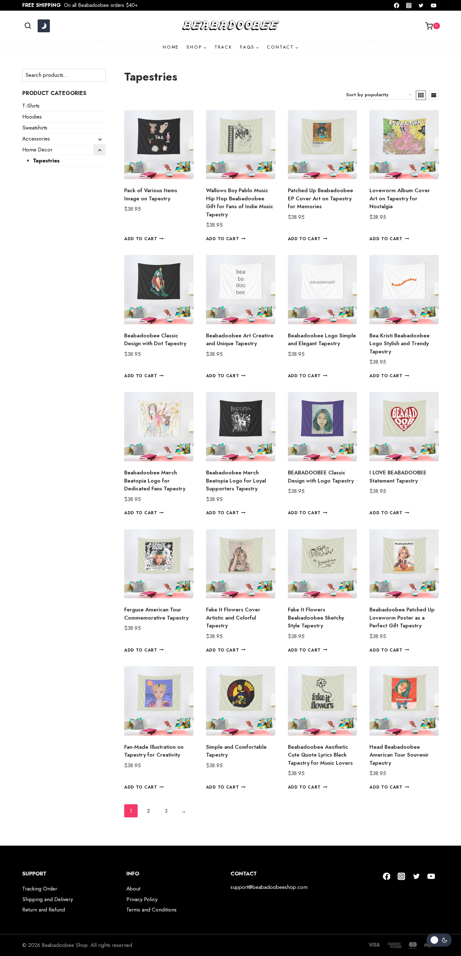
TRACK (223, 47)
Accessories (36, 138)
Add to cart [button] (140, 238)
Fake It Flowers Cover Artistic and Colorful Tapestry (233, 617)
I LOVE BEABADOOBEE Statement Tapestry (398, 476)
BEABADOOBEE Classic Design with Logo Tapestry (321, 476)
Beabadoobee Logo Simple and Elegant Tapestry (322, 339)
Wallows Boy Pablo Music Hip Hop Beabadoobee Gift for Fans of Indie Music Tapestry (239, 202)
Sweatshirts (34, 127)
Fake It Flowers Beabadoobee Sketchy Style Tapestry (316, 617)
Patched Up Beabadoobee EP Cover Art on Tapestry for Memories (320, 198)
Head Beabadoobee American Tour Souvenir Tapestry (399, 755)
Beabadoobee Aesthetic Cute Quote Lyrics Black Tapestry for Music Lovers (320, 755)
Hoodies (32, 116)
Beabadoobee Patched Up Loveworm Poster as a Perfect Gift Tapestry (402, 617)
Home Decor (37, 149)
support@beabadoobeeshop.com (269, 887)
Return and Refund (43, 909)
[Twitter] (421, 5)
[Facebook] (396, 5)
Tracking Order (39, 888)
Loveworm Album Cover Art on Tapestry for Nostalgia (399, 198)
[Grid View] (421, 95)
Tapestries (46, 160)
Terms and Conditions (151, 909)
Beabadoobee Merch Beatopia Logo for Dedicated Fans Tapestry (154, 480)
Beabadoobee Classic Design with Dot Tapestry (155, 339)
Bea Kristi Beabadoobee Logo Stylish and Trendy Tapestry (399, 343)
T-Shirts (31, 105)
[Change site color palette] (44, 26)
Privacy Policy (141, 899)
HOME (171, 47)
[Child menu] (99, 139)
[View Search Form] (27, 26)
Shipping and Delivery (47, 899)
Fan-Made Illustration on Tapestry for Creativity (153, 751)
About (133, 888)
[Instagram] (409, 5)
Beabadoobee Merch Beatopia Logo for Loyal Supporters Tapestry (236, 480)
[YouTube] (433, 5)
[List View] (434, 95)
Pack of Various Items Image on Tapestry (150, 194)
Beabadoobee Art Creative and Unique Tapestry (239, 339)
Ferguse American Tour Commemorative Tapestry (156, 613)
